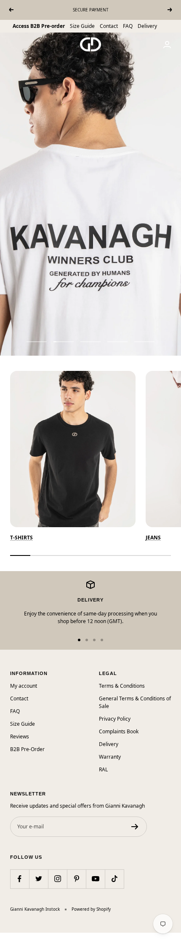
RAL (103, 769)
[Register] (134, 827)
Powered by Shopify (91, 909)
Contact (109, 26)
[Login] (167, 44)
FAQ (128, 26)
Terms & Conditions (122, 685)
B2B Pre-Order (27, 749)
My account (23, 685)
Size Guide (82, 26)
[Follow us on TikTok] (114, 878)
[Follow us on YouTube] (95, 878)
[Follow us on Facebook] (19, 878)
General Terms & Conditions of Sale (135, 702)
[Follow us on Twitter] (38, 878)
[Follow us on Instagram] (57, 878)
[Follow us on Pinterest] (76, 878)
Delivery (147, 26)
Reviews (19, 736)
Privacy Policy (114, 718)
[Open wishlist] (6, 937)
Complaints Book (118, 731)
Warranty (110, 756)
